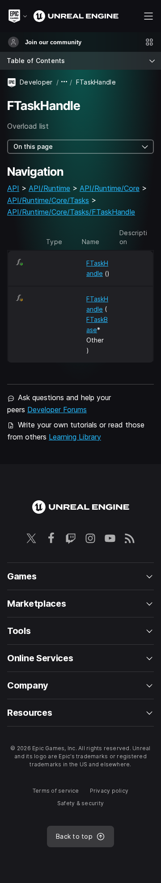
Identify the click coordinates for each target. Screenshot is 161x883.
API (13, 188)
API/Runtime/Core (110, 188)
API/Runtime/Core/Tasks (48, 200)
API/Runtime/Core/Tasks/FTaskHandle (71, 211)
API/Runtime (49, 188)
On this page (33, 146)
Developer (36, 82)
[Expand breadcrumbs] (64, 82)
